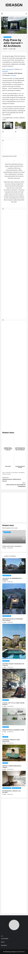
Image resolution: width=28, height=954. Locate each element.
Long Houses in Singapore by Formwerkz (16, 484)
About (2, 942)
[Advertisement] (14, 507)
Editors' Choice (16, 788)
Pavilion (9, 474)
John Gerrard (9, 69)
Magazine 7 (14, 951)
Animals (5, 763)
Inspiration (7, 532)
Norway (4, 474)
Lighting (5, 736)
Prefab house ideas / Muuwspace (12, 546)
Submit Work (4, 938)
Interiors (5, 700)
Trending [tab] (12, 556)
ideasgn (14, 5)
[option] (14, 540)
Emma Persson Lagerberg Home (13, 730)
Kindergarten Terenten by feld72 (11, 479)
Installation (7, 37)
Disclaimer (4, 945)
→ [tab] (3, 556)
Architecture (6, 575)
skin (6, 49)
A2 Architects (8, 472)
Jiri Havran (13, 75)
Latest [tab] (6, 556)
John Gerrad (21, 472)
